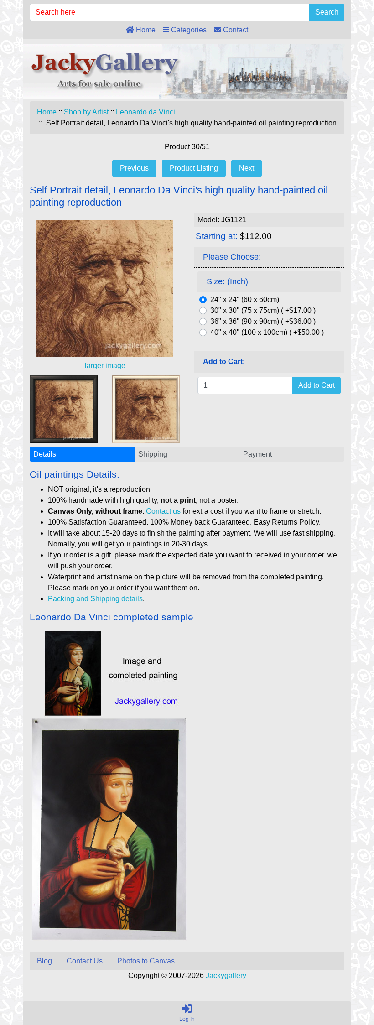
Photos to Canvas (146, 961)
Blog (44, 961)
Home (145, 30)
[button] (346, 980)
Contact (234, 30)
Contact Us (85, 961)
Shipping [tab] (152, 454)
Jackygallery (226, 975)
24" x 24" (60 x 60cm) (244, 299)
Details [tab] (44, 454)
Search (326, 12)
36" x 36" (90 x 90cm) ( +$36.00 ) (263, 321)
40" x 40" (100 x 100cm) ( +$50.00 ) (267, 332)
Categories (188, 30)
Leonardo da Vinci (145, 112)
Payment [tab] (257, 454)
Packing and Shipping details (95, 599)
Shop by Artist (86, 112)
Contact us (163, 511)
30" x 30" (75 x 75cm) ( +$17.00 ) (263, 310)
